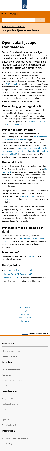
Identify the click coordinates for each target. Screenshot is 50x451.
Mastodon (25, 314)
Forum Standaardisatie (13, 26)
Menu (15, 13)
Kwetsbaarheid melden (11, 404)
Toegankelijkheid (9, 399)
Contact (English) (9, 443)
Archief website (8, 425)
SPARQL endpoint (27, 196)
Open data (6, 420)
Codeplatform (25, 317)
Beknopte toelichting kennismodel (18, 270)
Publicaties (6, 375)
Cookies (5, 409)
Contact (5, 385)
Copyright (6, 414)
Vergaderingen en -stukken (13, 380)
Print (25, 311)
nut (25, 151)
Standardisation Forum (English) (15, 438)
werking (33, 151)
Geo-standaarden (36, 121)
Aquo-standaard (14, 124)
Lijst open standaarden (11, 351)
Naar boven (25, 307)
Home (4, 13)
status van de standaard (28, 148)
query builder (11, 199)
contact (31, 256)
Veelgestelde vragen (10, 356)
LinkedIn (25, 321)
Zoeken (40, 20)
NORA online (10, 84)
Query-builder (10, 277)
